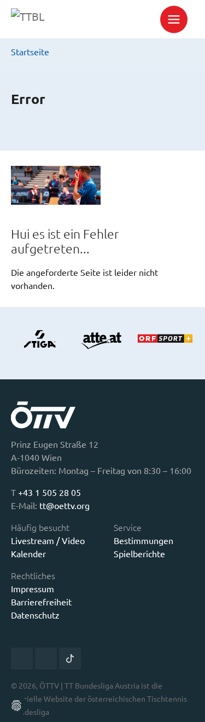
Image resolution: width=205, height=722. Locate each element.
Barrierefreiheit (41, 601)
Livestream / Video (48, 540)
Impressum (32, 588)
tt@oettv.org (64, 505)
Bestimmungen (143, 540)
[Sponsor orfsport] (165, 339)
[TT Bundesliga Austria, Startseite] (56, 19)
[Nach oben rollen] (189, 706)
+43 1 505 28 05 (49, 492)
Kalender (28, 553)
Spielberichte (139, 553)
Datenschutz (35, 614)
